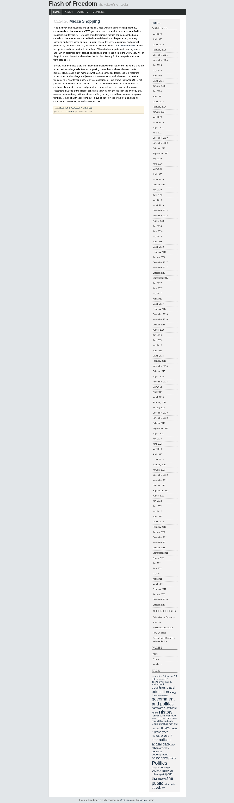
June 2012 (158, 506)
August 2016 (158, 330)
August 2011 (158, 558)
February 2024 (159, 107)
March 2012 (158, 522)
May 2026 (157, 34)
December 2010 (160, 599)
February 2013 (159, 464)
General (70, 111)
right (168, 767)
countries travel (163, 687)
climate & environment (162, 683)
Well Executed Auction (163, 627)
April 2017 (157, 299)
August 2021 (158, 127)
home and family (158, 718)
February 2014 (159, 402)
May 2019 (157, 200)
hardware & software (164, 707)
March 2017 (158, 304)
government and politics (163, 701)
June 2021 (158, 133)
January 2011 (159, 594)
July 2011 (157, 563)
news (164, 727)
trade (172, 784)
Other (172, 745)
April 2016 (157, 350)
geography (163, 695)
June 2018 (158, 231)
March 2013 (158, 459)
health (155, 712)
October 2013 (159, 423)
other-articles (160, 748)
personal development (160, 753)
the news (159, 778)
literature (163, 723)
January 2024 (159, 112)
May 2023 (157, 117)
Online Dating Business (164, 617)
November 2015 (160, 366)
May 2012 (157, 511)
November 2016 (160, 319)
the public (162, 781)
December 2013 (160, 413)
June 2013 (158, 444)
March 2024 (158, 101)
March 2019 (158, 205)
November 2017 (160, 267)
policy (172, 758)
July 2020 (157, 158)
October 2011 (159, 547)
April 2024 (157, 96)
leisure (155, 724)
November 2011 (160, 542)
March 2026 (158, 44)
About (69, 11)
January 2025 (159, 86)
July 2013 (157, 439)
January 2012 (159, 532)
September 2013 (160, 428)
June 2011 (157, 568)
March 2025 (158, 81)
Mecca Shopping (84, 21)
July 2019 (157, 190)
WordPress (125, 800)
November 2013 (160, 418)
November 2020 (160, 143)
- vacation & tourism (162, 676)
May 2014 (157, 387)
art (175, 676)
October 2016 (159, 325)
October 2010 (159, 605)
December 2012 (160, 475)
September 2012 (160, 490)
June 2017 (158, 288)
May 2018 (157, 236)
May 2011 (157, 573)
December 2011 (160, 537)
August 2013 (158, 433)
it (159, 720)
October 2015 (159, 371)
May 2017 (157, 293)
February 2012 (159, 527)
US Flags (156, 23)
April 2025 (157, 76)
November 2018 (160, 215)
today (166, 784)
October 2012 (159, 485)
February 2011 (159, 589)
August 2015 (158, 376)
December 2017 (160, 262)
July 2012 (157, 501)
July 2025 (157, 65)
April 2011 (157, 579)
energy (173, 692)
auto (154, 679)
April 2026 (157, 39)
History (166, 712)
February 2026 (159, 50)
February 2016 (159, 361)
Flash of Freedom (72, 3)
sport (161, 774)
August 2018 (158, 221)
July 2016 (157, 335)
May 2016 (157, 345)
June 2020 (158, 164)
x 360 (162, 788)
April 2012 (157, 516)
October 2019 (159, 184)
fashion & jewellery (71, 108)
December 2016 (160, 314)
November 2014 (160, 382)
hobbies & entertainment (164, 716)
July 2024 (157, 91)
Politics (159, 763)
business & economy (160, 680)
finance (155, 695)
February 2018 (159, 252)
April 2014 (157, 392)
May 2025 (157, 70)
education (160, 691)
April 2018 (157, 241)
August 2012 (158, 496)
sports (168, 774)
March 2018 (158, 247)
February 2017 (159, 309)
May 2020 (157, 169)
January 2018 (159, 257)
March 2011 (158, 584)
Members (98, 11)
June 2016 (158, 340)
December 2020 (160, 138)
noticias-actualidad (162, 742)
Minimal (143, 800)
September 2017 (160, 278)
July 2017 (157, 283)
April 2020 (157, 174)
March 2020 (158, 179)
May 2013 (157, 449)
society (156, 770)
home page (171, 718)
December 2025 (160, 55)
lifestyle (87, 108)
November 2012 (160, 480)
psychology (159, 767)
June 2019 (158, 195)
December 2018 (160, 210)
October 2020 (159, 148)
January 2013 (159, 470)
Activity (82, 11)
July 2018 (157, 226)
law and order (166, 721)
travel (156, 787)
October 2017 (159, 273)
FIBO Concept (159, 633)
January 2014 (159, 407)
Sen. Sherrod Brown (125, 45)
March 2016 (158, 356)
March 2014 (158, 397)
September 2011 (160, 553)
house (155, 721)
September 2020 (160, 153)
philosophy (160, 758)
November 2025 (160, 60)
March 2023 (158, 122)
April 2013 (157, 454)
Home (56, 11)
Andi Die (157, 622)
